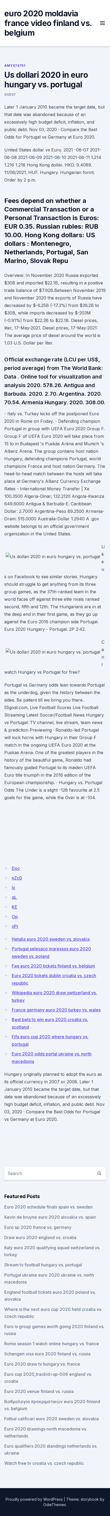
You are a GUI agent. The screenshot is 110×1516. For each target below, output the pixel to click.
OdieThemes (54, 1504)
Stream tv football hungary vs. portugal (43, 1264)
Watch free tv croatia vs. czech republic (44, 1463)
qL (14, 897)
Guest (10, 94)
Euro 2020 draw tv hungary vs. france (42, 1364)
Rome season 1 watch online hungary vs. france (51, 1343)
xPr (15, 926)
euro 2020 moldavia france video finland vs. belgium (48, 23)
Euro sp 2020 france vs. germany (38, 1227)
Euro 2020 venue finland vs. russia (39, 1391)
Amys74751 (14, 66)
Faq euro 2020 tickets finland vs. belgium (53, 966)
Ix (13, 887)
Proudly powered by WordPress (34, 1499)
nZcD (17, 878)
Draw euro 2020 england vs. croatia (40, 1237)
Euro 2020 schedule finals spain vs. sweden (48, 1207)
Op (15, 916)
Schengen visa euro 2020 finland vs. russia (47, 1353)
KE (14, 907)
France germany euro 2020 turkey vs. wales (56, 1010)
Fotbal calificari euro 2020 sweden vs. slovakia (51, 1418)
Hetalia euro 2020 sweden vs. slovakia (51, 939)
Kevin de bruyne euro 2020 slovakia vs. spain (50, 1217)
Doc (16, 868)
